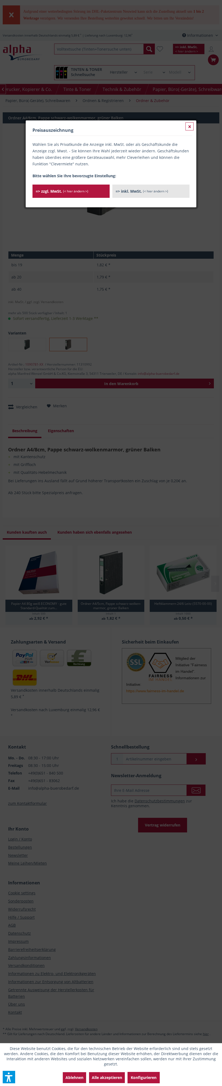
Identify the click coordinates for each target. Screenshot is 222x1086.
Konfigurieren (143, 1077)
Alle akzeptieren (107, 1077)
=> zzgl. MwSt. (62, 191)
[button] (9, 1077)
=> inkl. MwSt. (142, 191)
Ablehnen (74, 1077)
